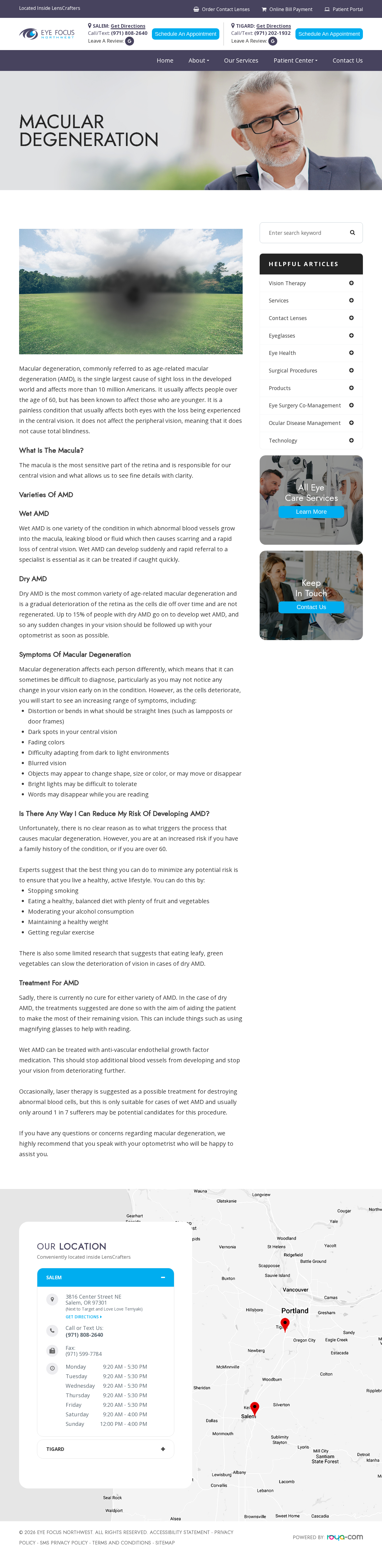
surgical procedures (293, 370)
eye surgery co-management (305, 405)
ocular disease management (305, 422)
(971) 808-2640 (84, 1334)
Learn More (311, 511)
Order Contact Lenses (226, 9)
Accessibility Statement (180, 1532)
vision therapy (287, 283)
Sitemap (165, 1542)
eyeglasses (282, 335)
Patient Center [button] (294, 60)
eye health (282, 352)
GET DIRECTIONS (82, 1316)
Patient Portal (348, 9)
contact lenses (288, 318)
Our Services (241, 60)
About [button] (197, 60)
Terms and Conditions (121, 1542)
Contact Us (348, 60)
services (279, 300)
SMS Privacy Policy (64, 1542)
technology (283, 440)
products (280, 388)
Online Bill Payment (290, 9)
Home (165, 60)
